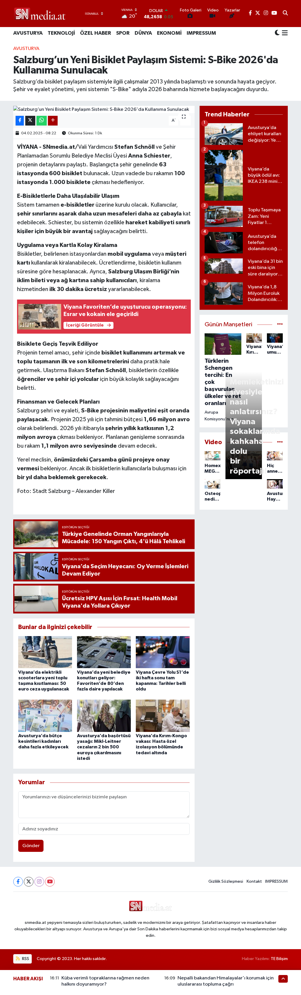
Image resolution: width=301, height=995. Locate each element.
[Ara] (285, 13)
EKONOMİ (169, 33)
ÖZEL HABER (95, 33)
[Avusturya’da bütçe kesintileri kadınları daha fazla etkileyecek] (45, 715)
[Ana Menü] (284, 33)
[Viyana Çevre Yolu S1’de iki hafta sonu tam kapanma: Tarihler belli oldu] (163, 652)
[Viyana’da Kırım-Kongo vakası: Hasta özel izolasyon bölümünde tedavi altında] (163, 715)
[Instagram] (39, 882)
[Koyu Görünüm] (277, 33)
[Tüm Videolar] (280, 442)
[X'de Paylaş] (30, 121)
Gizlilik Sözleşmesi (225, 881)
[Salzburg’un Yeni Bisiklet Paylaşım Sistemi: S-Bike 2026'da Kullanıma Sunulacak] (104, 109)
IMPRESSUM (201, 33)
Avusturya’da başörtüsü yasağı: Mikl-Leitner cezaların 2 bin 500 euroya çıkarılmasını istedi (104, 747)
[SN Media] (39, 13)
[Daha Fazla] (53, 121)
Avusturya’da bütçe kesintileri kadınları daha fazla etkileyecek (43, 741)
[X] (29, 882)
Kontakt (254, 881)
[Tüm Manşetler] (280, 324)
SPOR (123, 33)
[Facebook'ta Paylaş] (20, 121)
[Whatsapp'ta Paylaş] (41, 121)
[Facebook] (18, 882)
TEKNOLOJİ (61, 33)
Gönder (31, 845)
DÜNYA (143, 33)
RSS (25, 958)
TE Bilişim (279, 958)
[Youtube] (50, 882)
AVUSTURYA (28, 33)
